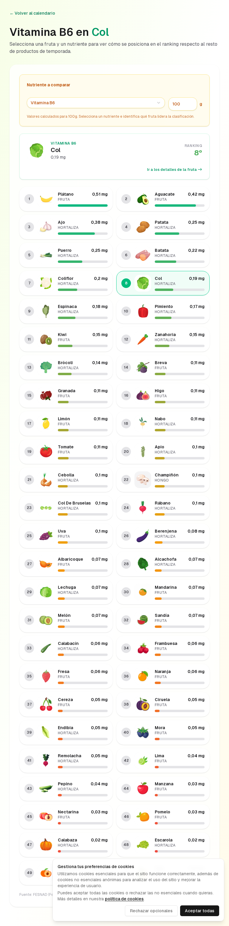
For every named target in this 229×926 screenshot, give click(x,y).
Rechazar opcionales (151, 910)
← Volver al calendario (32, 13)
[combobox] (96, 102)
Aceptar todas (199, 910)
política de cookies (124, 899)
